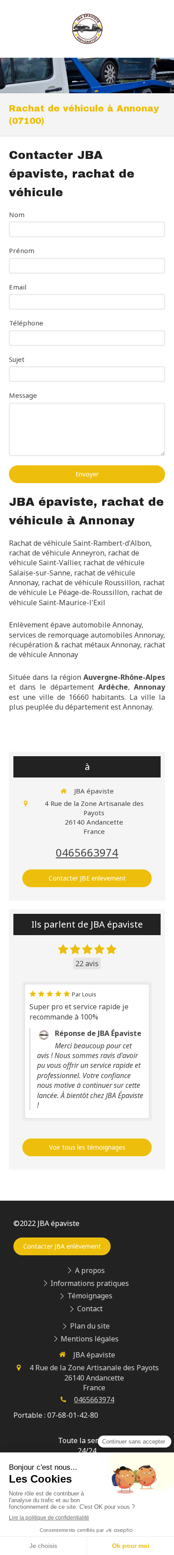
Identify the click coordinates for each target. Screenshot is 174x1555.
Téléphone (26, 322)
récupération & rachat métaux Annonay (74, 645)
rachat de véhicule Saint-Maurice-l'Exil (85, 597)
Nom (17, 214)
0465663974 (87, 852)
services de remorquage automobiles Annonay (86, 635)
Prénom (21, 250)
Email (17, 286)
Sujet (17, 359)
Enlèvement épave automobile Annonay (75, 625)
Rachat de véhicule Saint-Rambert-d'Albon (79, 543)
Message (23, 395)
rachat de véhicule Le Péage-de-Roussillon (87, 587)
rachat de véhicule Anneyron (56, 553)
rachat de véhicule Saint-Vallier (74, 557)
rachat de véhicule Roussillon (90, 582)
